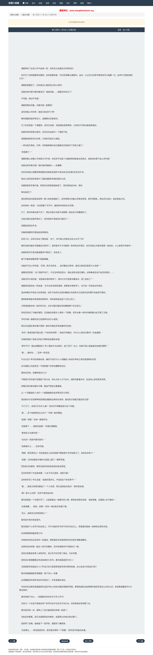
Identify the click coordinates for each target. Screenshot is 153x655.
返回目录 (64, 641)
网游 (61, 3)
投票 (119, 30)
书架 (26, 3)
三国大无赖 (25, 14)
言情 (47, 3)
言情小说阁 (13, 3)
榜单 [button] (89, 3)
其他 (82, 3)
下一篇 (140, 641)
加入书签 (126, 30)
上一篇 (12, 641)
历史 (54, 3)
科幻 (68, 3)
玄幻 (33, 3)
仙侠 (40, 3)
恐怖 (75, 3)
